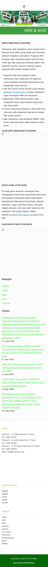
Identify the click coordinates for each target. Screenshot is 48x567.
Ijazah (4, 541)
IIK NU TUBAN (31, 559)
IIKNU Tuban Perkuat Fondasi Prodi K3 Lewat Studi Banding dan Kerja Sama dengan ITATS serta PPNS (22, 367)
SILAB (4, 497)
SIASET (5, 500)
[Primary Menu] (24, 6)
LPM (3, 520)
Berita (4, 294)
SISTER (5, 503)
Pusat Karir (6, 535)
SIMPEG (5, 494)
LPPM (4, 517)
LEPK (4, 523)
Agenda (5, 286)
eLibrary (5, 529)
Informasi (6, 303)
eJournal (5, 526)
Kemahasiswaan (8, 538)
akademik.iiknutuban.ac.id (15, 92)
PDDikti (5, 544)
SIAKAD (5, 491)
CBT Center (6, 532)
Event (4, 299)
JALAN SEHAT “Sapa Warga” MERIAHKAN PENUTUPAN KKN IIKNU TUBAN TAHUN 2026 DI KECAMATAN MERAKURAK (24, 382)
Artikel (5, 290)
